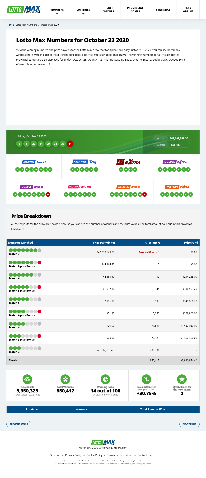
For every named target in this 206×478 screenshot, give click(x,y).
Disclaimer (126, 455)
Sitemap (55, 455)
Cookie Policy (94, 455)
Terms (111, 455)
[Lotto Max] (10, 24)
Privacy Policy (73, 455)
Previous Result (19, 424)
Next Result (189, 424)
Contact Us (144, 455)
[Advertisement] (103, 92)
